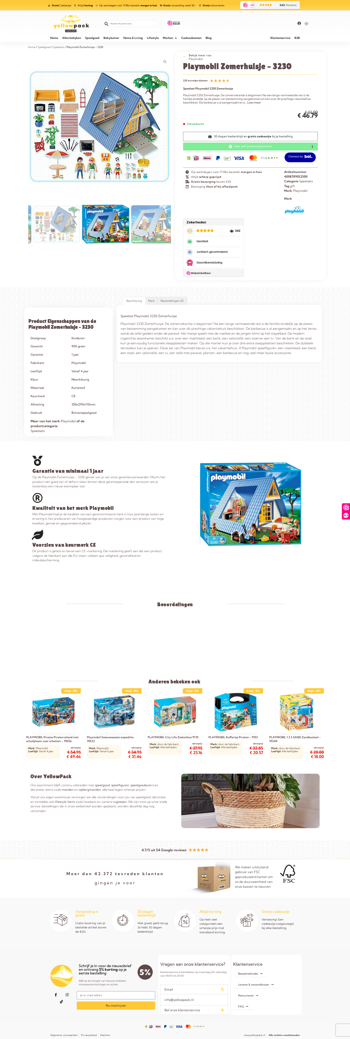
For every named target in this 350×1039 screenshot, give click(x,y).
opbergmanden (90, 790)
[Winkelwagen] (306, 23)
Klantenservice (280, 38)
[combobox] (130, 23)
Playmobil (196, 59)
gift (292, 186)
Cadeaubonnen (191, 38)
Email (168, 989)
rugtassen (120, 802)
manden (68, 790)
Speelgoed (92, 38)
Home (54, 38)
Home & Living (133, 38)
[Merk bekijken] (294, 214)
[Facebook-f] (55, 994)
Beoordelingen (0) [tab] (172, 301)
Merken (168, 38)
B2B (297, 38)
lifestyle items (65, 802)
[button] (194, 989)
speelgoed (102, 785)
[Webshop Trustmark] (174, 24)
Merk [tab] (151, 301)
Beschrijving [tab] (134, 301)
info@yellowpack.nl (179, 1000)
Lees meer (254, 102)
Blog (209, 38)
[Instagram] (67, 994)
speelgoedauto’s (142, 785)
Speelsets (306, 181)
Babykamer (111, 38)
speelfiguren (120, 785)
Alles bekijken (71, 38)
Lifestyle (153, 38)
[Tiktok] (61, 1001)
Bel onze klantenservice (182, 1010)
